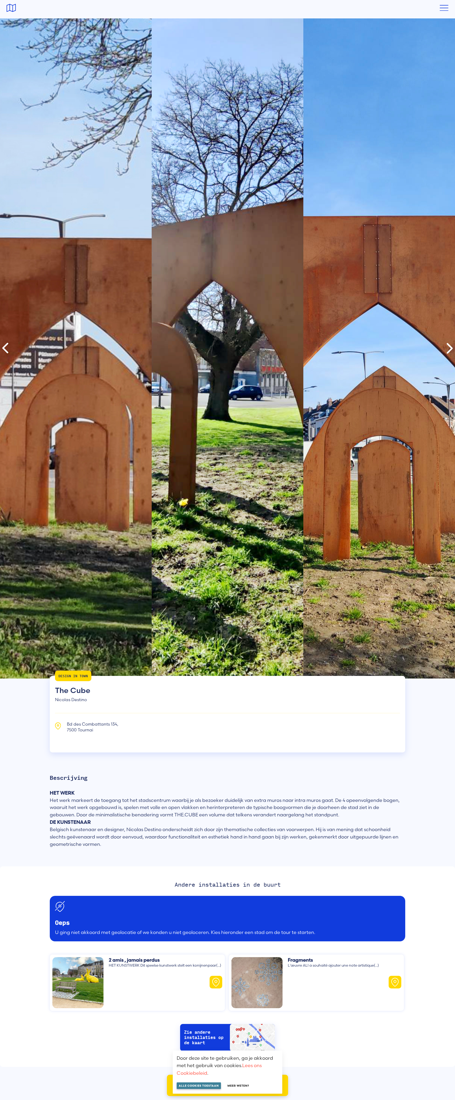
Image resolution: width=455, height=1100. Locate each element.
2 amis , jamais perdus (134, 960)
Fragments (300, 960)
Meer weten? (238, 1085)
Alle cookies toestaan (199, 1085)
